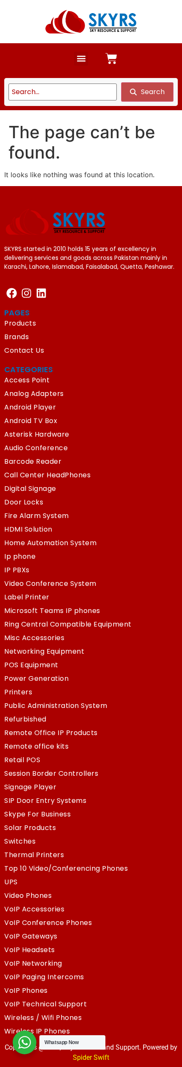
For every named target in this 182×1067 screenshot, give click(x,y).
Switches (20, 841)
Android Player (30, 407)
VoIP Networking (33, 963)
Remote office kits (36, 746)
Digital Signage (30, 488)
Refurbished (25, 719)
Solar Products (30, 828)
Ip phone (20, 556)
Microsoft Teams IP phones (52, 611)
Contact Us (24, 350)
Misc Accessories (34, 638)
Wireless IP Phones (37, 1031)
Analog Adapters (34, 393)
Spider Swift (91, 1057)
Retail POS (22, 760)
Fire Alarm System (36, 516)
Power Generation (36, 678)
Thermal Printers (34, 855)
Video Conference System (50, 583)
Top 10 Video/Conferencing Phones (66, 868)
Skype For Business (37, 814)
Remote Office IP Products (51, 733)
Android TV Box (30, 421)
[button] (81, 59)
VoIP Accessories (34, 909)
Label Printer (27, 597)
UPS (11, 882)
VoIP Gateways (31, 936)
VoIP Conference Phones (48, 923)
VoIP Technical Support (45, 1004)
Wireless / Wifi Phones (43, 1017)
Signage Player (30, 787)
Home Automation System (50, 543)
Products (20, 323)
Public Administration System (55, 705)
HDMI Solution (28, 529)
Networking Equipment (44, 651)
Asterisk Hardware (36, 434)
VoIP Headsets (29, 950)
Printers (18, 692)
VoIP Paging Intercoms (44, 977)
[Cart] (111, 58)
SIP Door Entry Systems (45, 800)
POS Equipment (31, 665)
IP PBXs (17, 570)
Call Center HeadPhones (47, 475)
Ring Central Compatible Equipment (68, 624)
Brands (16, 337)
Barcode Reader (32, 461)
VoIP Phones (26, 990)
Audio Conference (36, 448)
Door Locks (23, 502)
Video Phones (28, 895)
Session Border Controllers (51, 773)
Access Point (27, 380)
